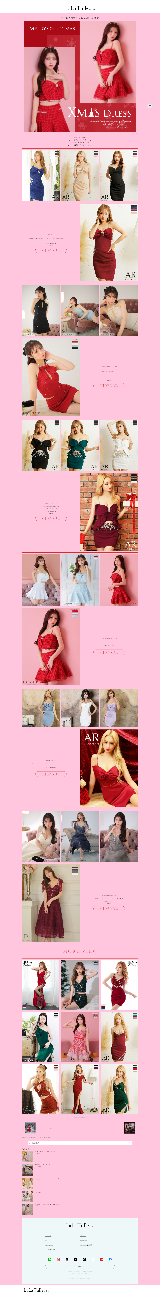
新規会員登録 (83, 1240)
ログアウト (83, 1236)
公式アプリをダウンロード (80, 1266)
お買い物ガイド (49, 1245)
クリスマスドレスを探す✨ (80, 1117)
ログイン (47, 1240)
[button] (130, 1143)
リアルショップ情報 (50, 1249)
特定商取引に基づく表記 (86, 1245)
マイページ (48, 1236)
